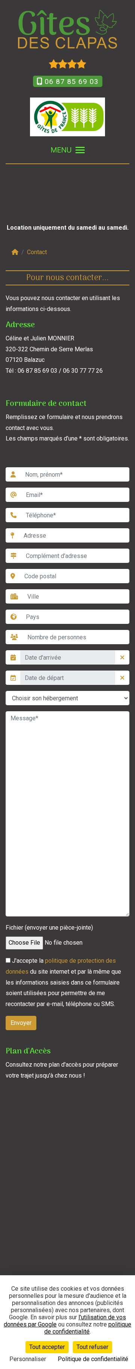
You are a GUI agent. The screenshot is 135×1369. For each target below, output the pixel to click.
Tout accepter (47, 1347)
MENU (61, 149)
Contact (37, 252)
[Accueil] (15, 252)
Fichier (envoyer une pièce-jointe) (49, 927)
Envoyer (21, 1022)
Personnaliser (27, 1359)
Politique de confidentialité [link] (93, 1359)
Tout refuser (92, 1347)
